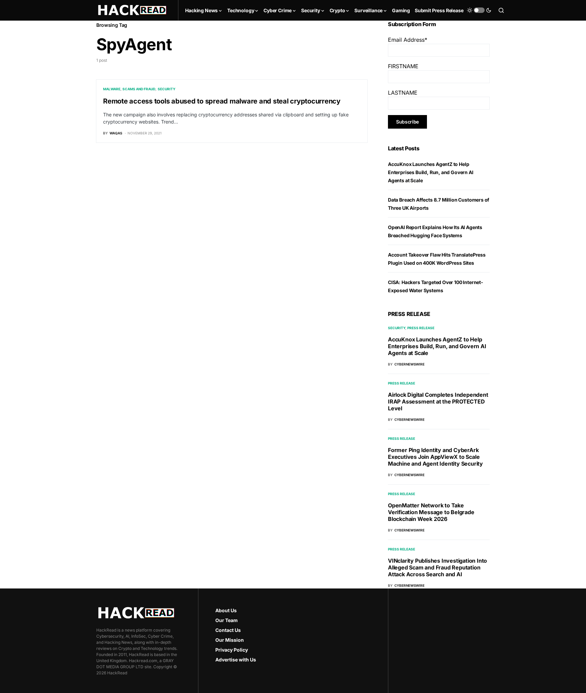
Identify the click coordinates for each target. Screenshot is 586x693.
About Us (226, 610)
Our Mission (229, 640)
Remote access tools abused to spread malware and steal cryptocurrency (221, 101)
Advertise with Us (235, 659)
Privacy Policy (231, 650)
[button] (479, 10)
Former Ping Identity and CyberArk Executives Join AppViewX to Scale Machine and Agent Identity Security (435, 457)
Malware (111, 89)
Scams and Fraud (138, 89)
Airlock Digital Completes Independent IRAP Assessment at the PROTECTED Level (438, 401)
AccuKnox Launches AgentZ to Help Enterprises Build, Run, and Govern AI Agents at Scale (430, 172)
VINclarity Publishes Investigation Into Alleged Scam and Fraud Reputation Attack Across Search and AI (437, 567)
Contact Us (228, 630)
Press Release (420, 328)
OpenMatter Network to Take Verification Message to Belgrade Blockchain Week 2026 (431, 512)
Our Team (226, 620)
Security (166, 89)
